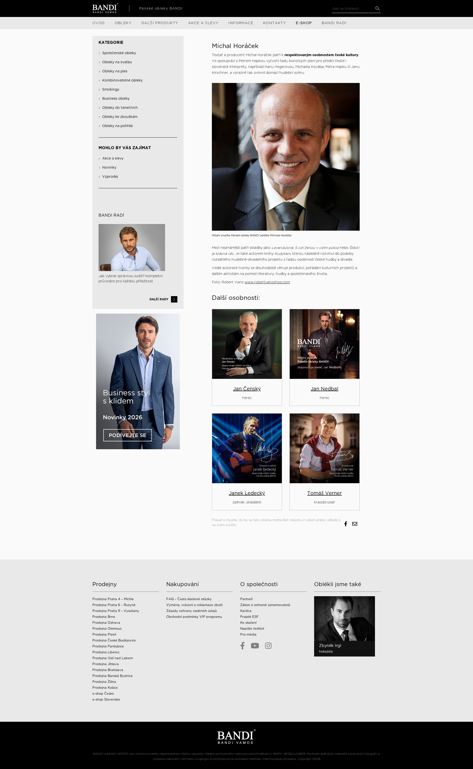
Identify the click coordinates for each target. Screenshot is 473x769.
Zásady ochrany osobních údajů (191, 611)
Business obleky (116, 98)
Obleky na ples (114, 71)
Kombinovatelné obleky (122, 80)
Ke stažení (248, 623)
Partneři (246, 599)
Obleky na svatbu (117, 62)
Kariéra (246, 611)
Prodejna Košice (105, 687)
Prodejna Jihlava (105, 664)
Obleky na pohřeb (117, 126)
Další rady (159, 299)
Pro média (248, 634)
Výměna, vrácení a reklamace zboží (194, 605)
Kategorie (111, 42)
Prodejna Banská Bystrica (112, 676)
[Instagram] (268, 645)
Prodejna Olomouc (107, 628)
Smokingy (110, 89)
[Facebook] (242, 645)
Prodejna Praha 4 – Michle (113, 599)
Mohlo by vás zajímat (125, 147)
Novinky (109, 167)
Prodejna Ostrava (106, 623)
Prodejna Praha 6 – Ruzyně (113, 605)
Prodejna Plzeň (104, 634)
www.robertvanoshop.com (267, 282)
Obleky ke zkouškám (119, 117)
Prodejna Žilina (104, 682)
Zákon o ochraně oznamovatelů (265, 605)
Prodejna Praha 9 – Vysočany (115, 611)
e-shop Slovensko (106, 699)
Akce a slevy (112, 158)
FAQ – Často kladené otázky (189, 599)
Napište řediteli (252, 628)
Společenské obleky (119, 53)
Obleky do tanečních (120, 108)
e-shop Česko (103, 693)
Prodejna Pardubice (108, 646)
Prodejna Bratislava (107, 670)
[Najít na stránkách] (377, 8)
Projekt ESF (249, 617)
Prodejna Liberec (105, 652)
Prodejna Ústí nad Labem (112, 658)
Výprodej (110, 176)
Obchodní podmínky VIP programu (194, 617)
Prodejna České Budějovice (114, 640)
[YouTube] (255, 645)
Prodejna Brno (103, 617)
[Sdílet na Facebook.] (345, 524)
